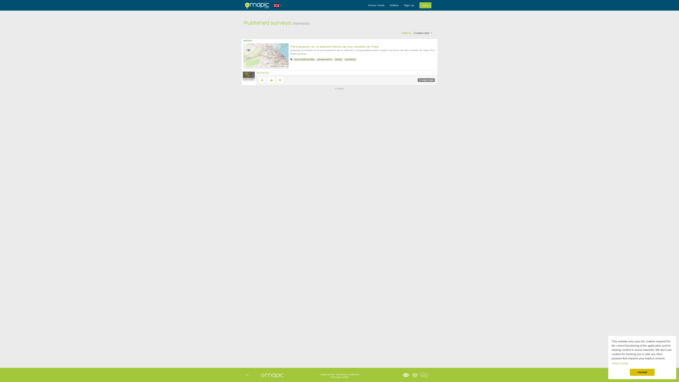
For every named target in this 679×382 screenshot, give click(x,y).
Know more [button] (620, 363)
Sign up (409, 5)
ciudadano (350, 59)
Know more (376, 5)
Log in (425, 5)
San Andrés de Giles (304, 59)
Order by (406, 33)
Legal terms (327, 374)
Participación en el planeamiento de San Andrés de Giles (334, 46)
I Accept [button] (642, 372)
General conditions (347, 374)
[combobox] (423, 33)
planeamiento (325, 59)
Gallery (394, 5)
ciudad (338, 59)
